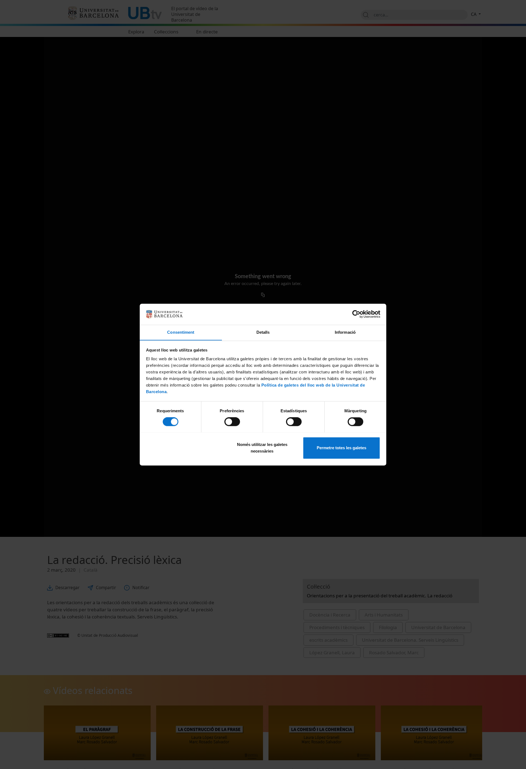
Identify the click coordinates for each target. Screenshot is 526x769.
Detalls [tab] (263, 332)
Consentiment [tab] (180, 332)
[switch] (232, 421)
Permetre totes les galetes (341, 447)
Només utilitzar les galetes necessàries (262, 447)
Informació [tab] (345, 332)
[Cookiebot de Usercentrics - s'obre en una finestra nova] (356, 314)
